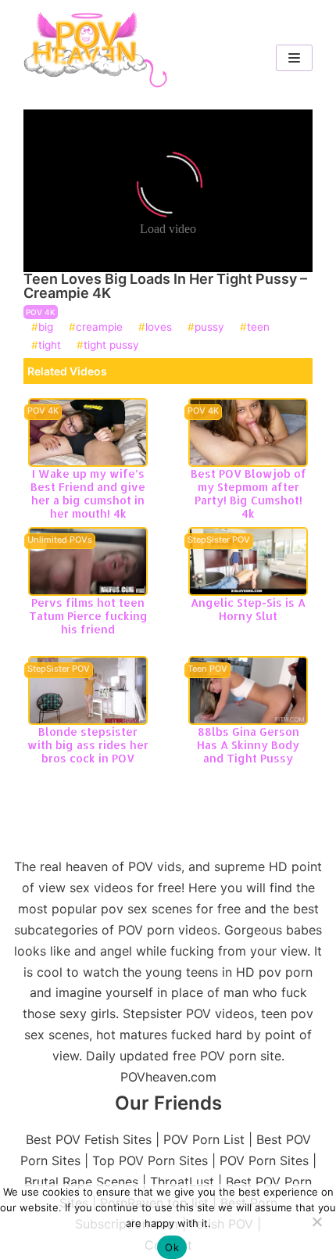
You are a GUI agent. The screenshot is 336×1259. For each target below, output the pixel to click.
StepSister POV (219, 540)
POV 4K (40, 312)
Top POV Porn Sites (150, 1160)
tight (49, 345)
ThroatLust (182, 1181)
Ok (172, 1247)
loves (158, 327)
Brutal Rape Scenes (81, 1181)
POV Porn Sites (264, 1160)
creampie (99, 327)
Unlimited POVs (59, 540)
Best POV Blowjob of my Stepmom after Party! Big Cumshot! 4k (248, 493)
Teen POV (207, 669)
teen (258, 327)
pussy (209, 327)
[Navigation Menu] (294, 58)
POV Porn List (204, 1139)
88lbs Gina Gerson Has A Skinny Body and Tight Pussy (248, 745)
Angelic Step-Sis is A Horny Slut (248, 609)
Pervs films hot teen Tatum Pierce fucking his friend (88, 616)
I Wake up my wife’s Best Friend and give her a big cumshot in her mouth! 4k (87, 493)
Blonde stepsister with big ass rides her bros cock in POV (87, 745)
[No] (316, 1221)
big (45, 327)
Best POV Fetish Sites (89, 1139)
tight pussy (111, 345)
